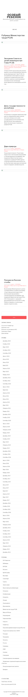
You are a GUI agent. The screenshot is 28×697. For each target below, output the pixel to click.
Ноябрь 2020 (6, 417)
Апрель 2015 (6, 540)
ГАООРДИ (6, 578)
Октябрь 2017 (6, 478)
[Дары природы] (14, 130)
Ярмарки (5, 669)
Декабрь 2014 (7, 552)
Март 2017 (6, 497)
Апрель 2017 (6, 494)
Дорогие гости (5, 327)
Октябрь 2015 (6, 534)
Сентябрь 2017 (7, 481)
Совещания (10, 67)
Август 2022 (6, 387)
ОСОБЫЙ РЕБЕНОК (14, 16)
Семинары (5, 646)
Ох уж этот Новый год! (7, 325)
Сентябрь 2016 (7, 512)
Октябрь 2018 (6, 454)
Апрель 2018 (6, 466)
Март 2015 (6, 543)
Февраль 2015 (7, 546)
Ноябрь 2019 (6, 439)
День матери (4, 333)
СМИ (4, 649)
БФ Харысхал (6, 560)
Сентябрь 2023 (7, 353)
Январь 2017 (6, 500)
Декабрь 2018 (7, 451)
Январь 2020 (6, 432)
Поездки (22, 149)
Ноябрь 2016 (6, 506)
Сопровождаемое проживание (11, 658)
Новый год (5, 624)
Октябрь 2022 (6, 380)
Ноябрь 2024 (6, 344)
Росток (5, 643)
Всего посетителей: (6, 684)
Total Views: (4, 681)
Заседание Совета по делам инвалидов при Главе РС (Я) (13, 61)
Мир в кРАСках (7, 612)
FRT (17, 694)
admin (12, 64)
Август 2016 (6, 515)
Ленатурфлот (7, 285)
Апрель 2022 (6, 393)
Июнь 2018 (6, 463)
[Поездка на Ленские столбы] (14, 170)
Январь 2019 (6, 448)
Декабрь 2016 (7, 503)
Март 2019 (6, 442)
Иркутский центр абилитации (10, 588)
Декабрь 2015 (7, 527)
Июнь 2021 (6, 399)
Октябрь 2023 (6, 350)
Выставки (5, 575)
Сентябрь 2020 (7, 420)
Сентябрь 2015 (7, 537)
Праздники (22, 111)
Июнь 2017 (6, 488)
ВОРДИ (22, 64)
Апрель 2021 (6, 402)
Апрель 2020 (6, 426)
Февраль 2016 (7, 524)
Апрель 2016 (6, 518)
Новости (24, 66)
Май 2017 (5, 491)
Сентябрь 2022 (7, 383)
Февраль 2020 (7, 429)
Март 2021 (6, 405)
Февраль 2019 (7, 445)
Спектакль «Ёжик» (6, 331)
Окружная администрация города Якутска (14, 627)
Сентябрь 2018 (7, 457)
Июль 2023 (6, 359)
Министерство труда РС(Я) (16, 66)
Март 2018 (6, 469)
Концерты (5, 597)
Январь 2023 (6, 374)
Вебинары (5, 563)
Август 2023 (6, 356)
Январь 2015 (6, 549)
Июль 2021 (6, 396)
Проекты (5, 640)
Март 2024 (6, 347)
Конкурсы (5, 591)
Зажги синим (6, 585)
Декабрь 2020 (7, 414)
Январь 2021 (6, 411)
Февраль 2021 (7, 408)
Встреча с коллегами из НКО (9, 329)
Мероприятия (7, 66)
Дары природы (10, 146)
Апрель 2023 (6, 368)
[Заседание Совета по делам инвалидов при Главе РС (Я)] (14, 42)
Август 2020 (6, 423)
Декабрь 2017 (6, 475)
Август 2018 (6, 460)
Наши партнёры (7, 618)
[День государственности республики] (14, 90)
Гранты (5, 581)
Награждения (6, 615)
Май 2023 (5, 365)
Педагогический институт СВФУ (11, 630)
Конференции (6, 594)
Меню (15, 29)
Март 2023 (6, 371)
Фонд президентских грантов (11, 666)
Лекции (5, 600)
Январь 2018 (6, 472)
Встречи (5, 569)
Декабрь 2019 (7, 436)
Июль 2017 (6, 485)
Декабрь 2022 (7, 377)
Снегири (6, 67)
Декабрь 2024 (7, 341)
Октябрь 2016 (6, 509)
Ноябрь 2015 (6, 530)
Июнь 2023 (6, 362)
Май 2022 (5, 390)
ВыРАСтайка (6, 572)
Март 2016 (6, 521)
